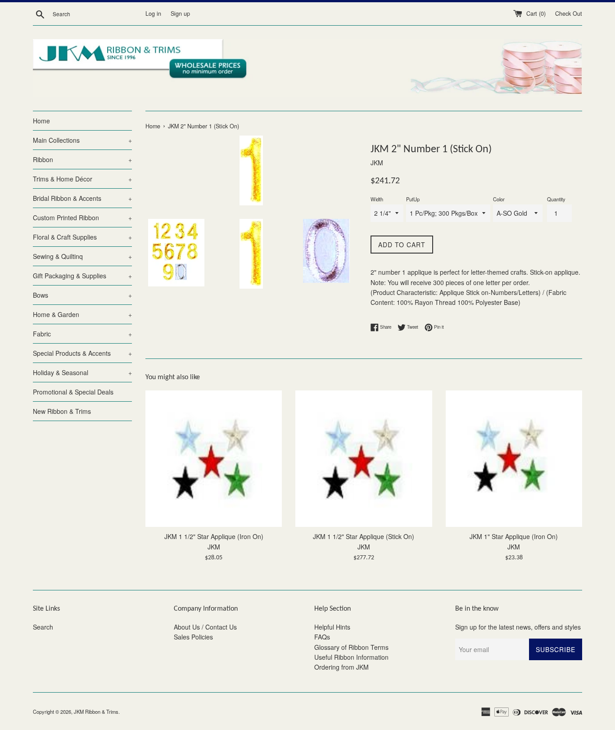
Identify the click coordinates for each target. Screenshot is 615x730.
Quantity (556, 199)
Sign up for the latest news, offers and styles (518, 626)
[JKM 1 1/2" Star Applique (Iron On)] (213, 458)
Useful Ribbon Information (351, 657)
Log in (153, 13)
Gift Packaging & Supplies (82, 275)
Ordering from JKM (341, 666)
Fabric (82, 333)
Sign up (180, 13)
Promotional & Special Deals (73, 391)
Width (377, 199)
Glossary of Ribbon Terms (351, 647)
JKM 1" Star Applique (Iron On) (514, 536)
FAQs (322, 636)
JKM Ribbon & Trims (96, 711)
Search (43, 626)
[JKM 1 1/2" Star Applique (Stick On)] (363, 458)
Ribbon (82, 159)
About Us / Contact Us (205, 626)
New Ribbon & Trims (62, 411)
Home (41, 120)
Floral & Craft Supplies (82, 236)
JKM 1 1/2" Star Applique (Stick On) (363, 536)
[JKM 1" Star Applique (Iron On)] (514, 458)
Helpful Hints (332, 626)
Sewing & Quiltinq (82, 256)
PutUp (413, 199)
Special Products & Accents (82, 353)
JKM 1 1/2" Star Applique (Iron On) (213, 536)
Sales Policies (193, 636)
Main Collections (82, 140)
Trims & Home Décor (82, 178)
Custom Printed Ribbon (82, 217)
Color (499, 199)
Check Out (568, 13)
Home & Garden (82, 314)
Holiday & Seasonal (82, 372)
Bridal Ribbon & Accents (82, 198)
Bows (82, 294)
